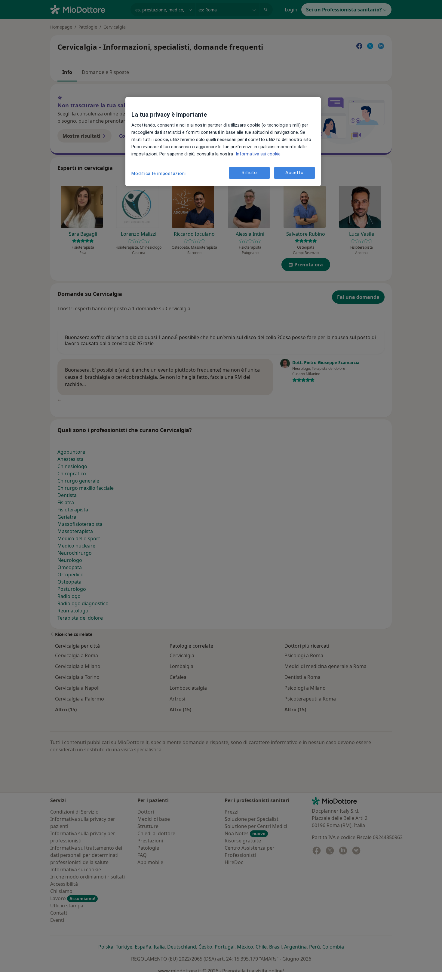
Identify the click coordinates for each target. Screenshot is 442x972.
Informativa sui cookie (258, 154)
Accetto (294, 173)
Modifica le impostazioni (158, 173)
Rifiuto (249, 173)
